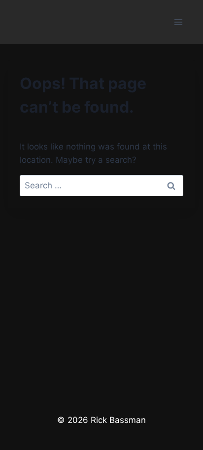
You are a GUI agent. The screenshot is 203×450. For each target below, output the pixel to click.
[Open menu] (178, 22)
